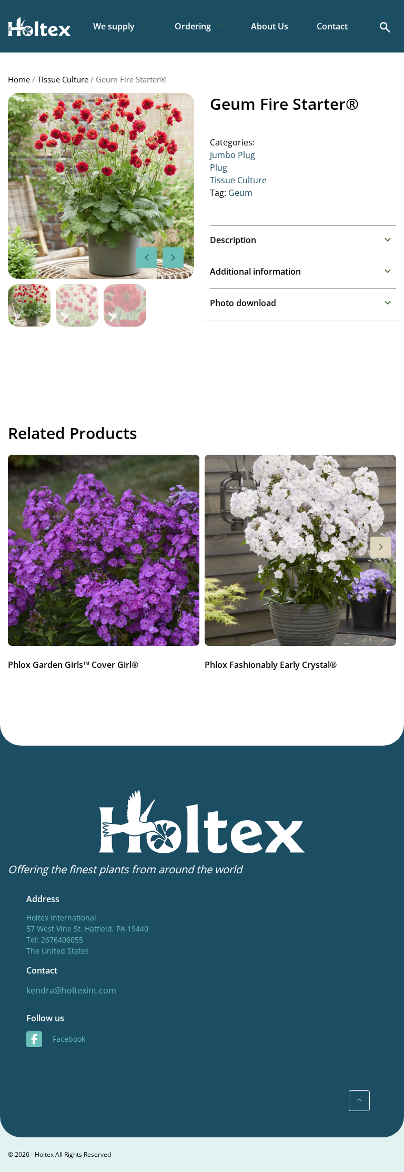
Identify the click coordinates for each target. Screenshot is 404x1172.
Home (19, 79)
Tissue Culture (62, 79)
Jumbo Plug (232, 155)
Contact (332, 26)
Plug (218, 167)
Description (233, 240)
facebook (69, 1039)
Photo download (243, 303)
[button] (173, 257)
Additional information (255, 271)
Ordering (193, 26)
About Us (269, 26)
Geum (240, 192)
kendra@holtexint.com (71, 990)
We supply (114, 26)
